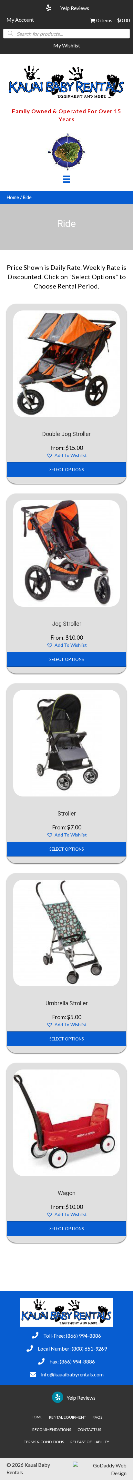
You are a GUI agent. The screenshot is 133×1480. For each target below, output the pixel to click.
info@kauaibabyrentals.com (72, 1374)
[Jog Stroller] (66, 552)
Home (12, 197)
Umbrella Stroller (67, 1003)
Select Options (66, 469)
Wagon (67, 1193)
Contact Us (89, 1429)
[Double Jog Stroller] (66, 363)
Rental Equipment (67, 1417)
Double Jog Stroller (66, 434)
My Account (20, 19)
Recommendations (51, 1429)
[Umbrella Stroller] (66, 932)
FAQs (97, 1417)
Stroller (66, 813)
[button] (66, 455)
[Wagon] (66, 1122)
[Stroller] (66, 742)
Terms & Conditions (44, 1441)
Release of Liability (89, 1441)
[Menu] (66, 179)
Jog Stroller (66, 623)
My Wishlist (66, 45)
